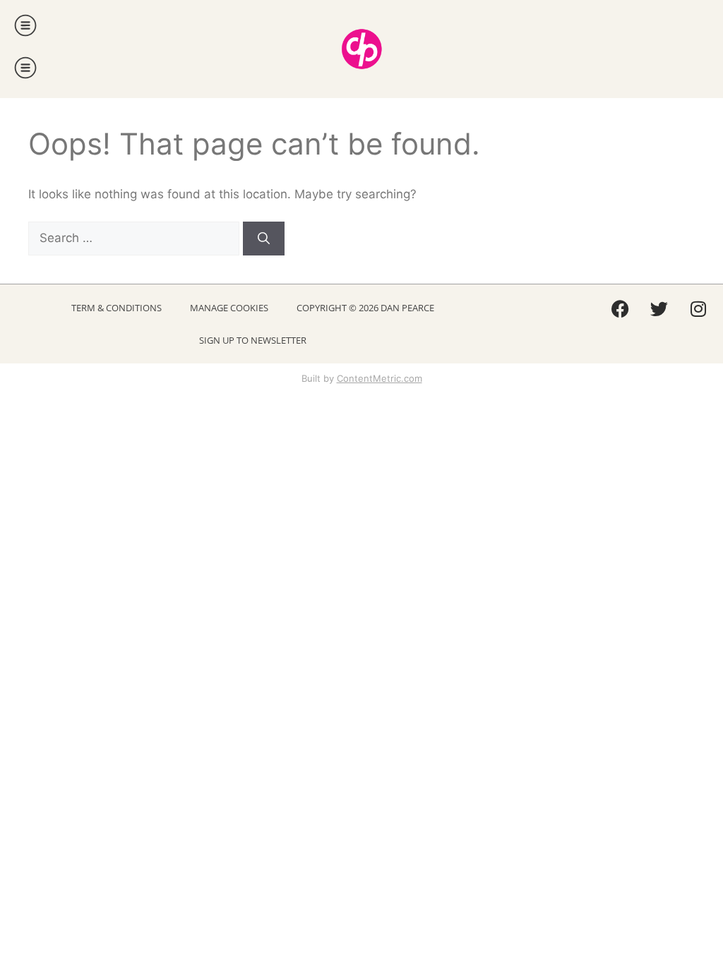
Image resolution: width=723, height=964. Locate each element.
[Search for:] (135, 238)
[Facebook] (620, 309)
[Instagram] (698, 309)
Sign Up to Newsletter (252, 340)
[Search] (264, 238)
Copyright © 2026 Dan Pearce (365, 307)
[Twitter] (659, 309)
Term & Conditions (116, 307)
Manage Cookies (229, 307)
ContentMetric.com (379, 378)
